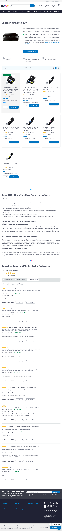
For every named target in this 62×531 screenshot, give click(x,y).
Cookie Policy (27, 527)
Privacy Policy (54, 494)
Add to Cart (14, 107)
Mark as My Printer (31, 51)
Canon (21, 11)
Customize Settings (44, 527)
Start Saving (56, 492)
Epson (8, 11)
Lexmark (28, 11)
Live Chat (57, 0)
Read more (27, 48)
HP (3, 11)
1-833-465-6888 (50, 0)
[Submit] (32, 5)
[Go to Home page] (5, 6)
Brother (15, 11)
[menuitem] (53, 68)
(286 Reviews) (10, 25)
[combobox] (22, 5)
